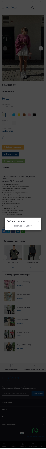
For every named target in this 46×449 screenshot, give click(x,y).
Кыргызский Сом (22, 226)
